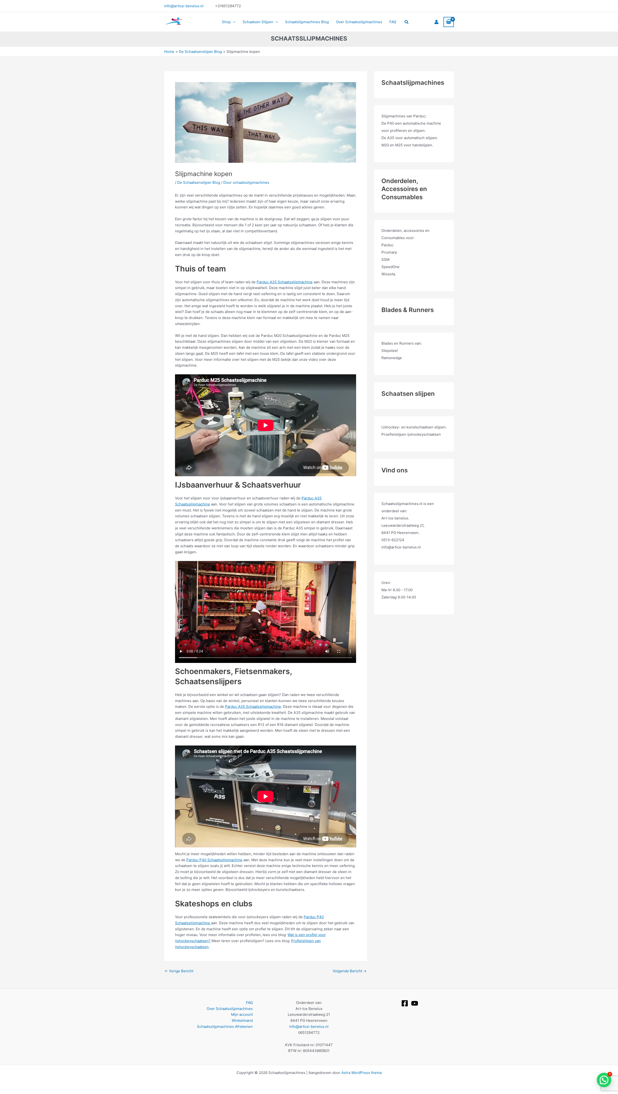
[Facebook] (404, 1003)
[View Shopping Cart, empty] (448, 22)
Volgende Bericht (349, 971)
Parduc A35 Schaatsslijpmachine (285, 282)
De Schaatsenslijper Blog (198, 182)
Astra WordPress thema (361, 1072)
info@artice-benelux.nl (184, 6)
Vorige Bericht (179, 971)
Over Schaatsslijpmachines (359, 22)
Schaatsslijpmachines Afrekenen (225, 1026)
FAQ (392, 22)
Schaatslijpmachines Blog (307, 22)
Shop (226, 22)
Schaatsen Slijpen (258, 22)
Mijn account (242, 1014)
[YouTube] (414, 1003)
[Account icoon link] (436, 22)
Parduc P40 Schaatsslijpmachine (214, 860)
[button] (233, 22)
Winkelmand (242, 1020)
